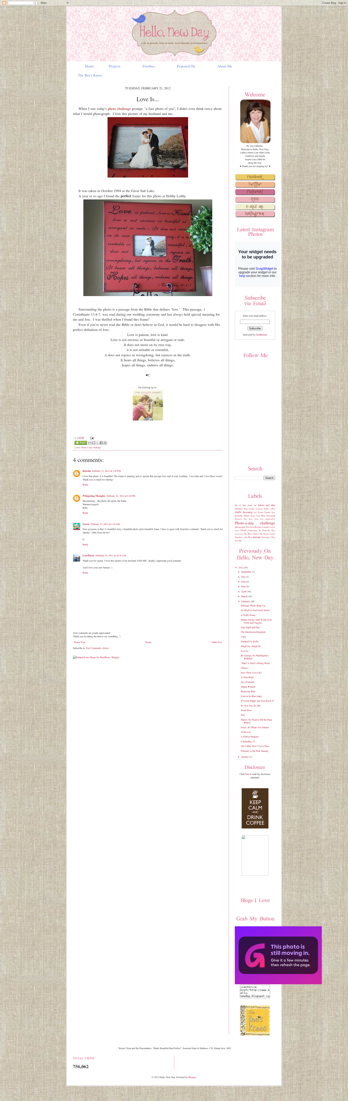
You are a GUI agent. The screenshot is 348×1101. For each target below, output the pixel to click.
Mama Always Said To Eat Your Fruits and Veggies (256, 621)
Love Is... (245, 650)
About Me (224, 66)
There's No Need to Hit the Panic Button (256, 721)
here (247, 774)
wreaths (238, 540)
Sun (243, 714)
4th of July (240, 505)
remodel (265, 527)
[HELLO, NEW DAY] (278, 983)
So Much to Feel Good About (255, 610)
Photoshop (250, 527)
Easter (260, 512)
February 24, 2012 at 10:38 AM (111, 555)
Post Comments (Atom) (97, 648)
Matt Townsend (268, 515)
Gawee (86, 524)
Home (82, 66)
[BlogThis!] (94, 443)
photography (240, 527)
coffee (272, 508)
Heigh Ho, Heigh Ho (251, 646)
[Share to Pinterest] (105, 443)
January (245, 756)
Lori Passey (88, 555)
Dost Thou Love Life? (251, 672)
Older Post (216, 642)
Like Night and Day (250, 627)
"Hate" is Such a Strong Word (255, 663)
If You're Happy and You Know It (257, 700)
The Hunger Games (267, 534)
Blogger (192, 1077)
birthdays (239, 508)
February (246, 601)
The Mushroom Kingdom (253, 631)
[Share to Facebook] (101, 443)
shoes (237, 530)
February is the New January (254, 750)
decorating (248, 512)
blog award (249, 508)
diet (255, 512)
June (243, 581)
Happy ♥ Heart (248, 686)
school (272, 527)
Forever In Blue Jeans (251, 696)
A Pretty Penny (248, 615)
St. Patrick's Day (267, 530)
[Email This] (90, 443)
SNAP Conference (249, 530)
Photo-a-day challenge (91, 447)
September (246, 571)
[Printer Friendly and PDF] (81, 443)
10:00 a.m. (246, 731)
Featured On (186, 66)
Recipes (258, 527)
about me (252, 505)
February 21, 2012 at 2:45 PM (106, 470)
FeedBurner (261, 334)
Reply (85, 484)
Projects (115, 66)
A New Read (247, 677)
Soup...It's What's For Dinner (255, 727)
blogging (259, 508)
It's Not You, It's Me (250, 705)
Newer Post (79, 642)
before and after (266, 505)
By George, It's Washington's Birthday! (255, 657)
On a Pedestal (247, 682)
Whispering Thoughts (94, 496)
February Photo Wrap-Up (253, 605)
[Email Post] (91, 437)
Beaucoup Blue (248, 691)
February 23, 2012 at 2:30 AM (105, 524)
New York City (256, 519)
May (243, 586)
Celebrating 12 (248, 741)
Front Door (246, 710)
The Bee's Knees (86, 75)
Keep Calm (255, 515)
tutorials (257, 537)
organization (270, 519)
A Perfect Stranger (250, 736)
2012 (241, 567)
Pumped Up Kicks (250, 641)
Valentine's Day (268, 537)
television (239, 534)
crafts (238, 512)
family (267, 512)
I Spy (243, 636)
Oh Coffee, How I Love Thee (255, 746)
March (244, 596)
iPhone (247, 515)
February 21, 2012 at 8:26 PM (121, 495)
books (266, 508)
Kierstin (87, 471)
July (243, 576)
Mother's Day (241, 519)
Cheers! (244, 667)
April (244, 591)
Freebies (148, 66)
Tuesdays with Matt (243, 537)
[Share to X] (97, 443)
